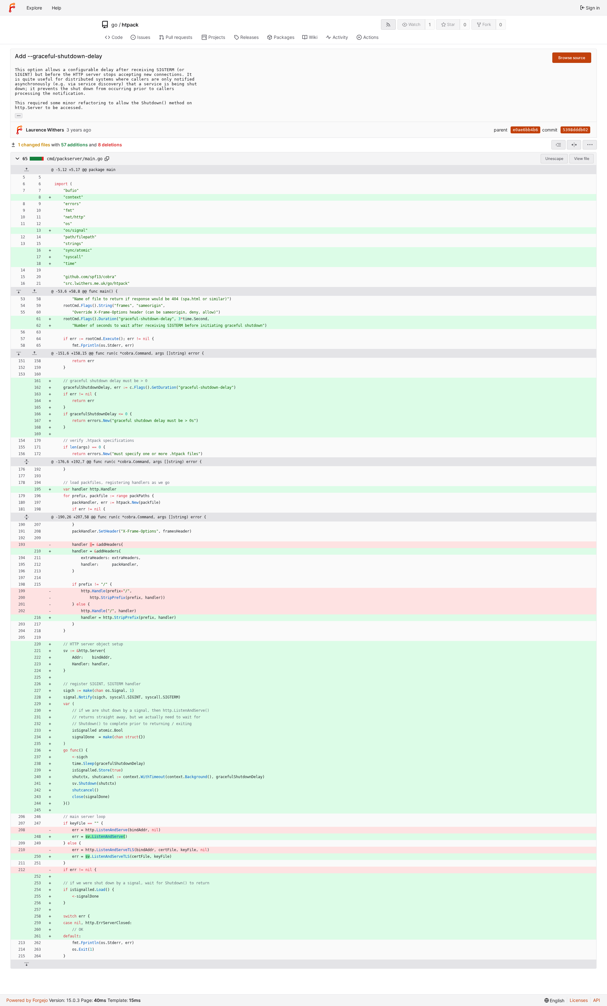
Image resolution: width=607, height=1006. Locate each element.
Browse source (571, 57)
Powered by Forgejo (27, 1000)
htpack (130, 24)
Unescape (554, 158)
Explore (34, 7)
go (114, 24)
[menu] (590, 144)
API (596, 1000)
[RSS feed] (388, 24)
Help (56, 7)
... (19, 115)
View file (581, 158)
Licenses (579, 1000)
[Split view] (574, 144)
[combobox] (558, 144)
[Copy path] (106, 158)
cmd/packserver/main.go (74, 158)
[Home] (12, 7)
